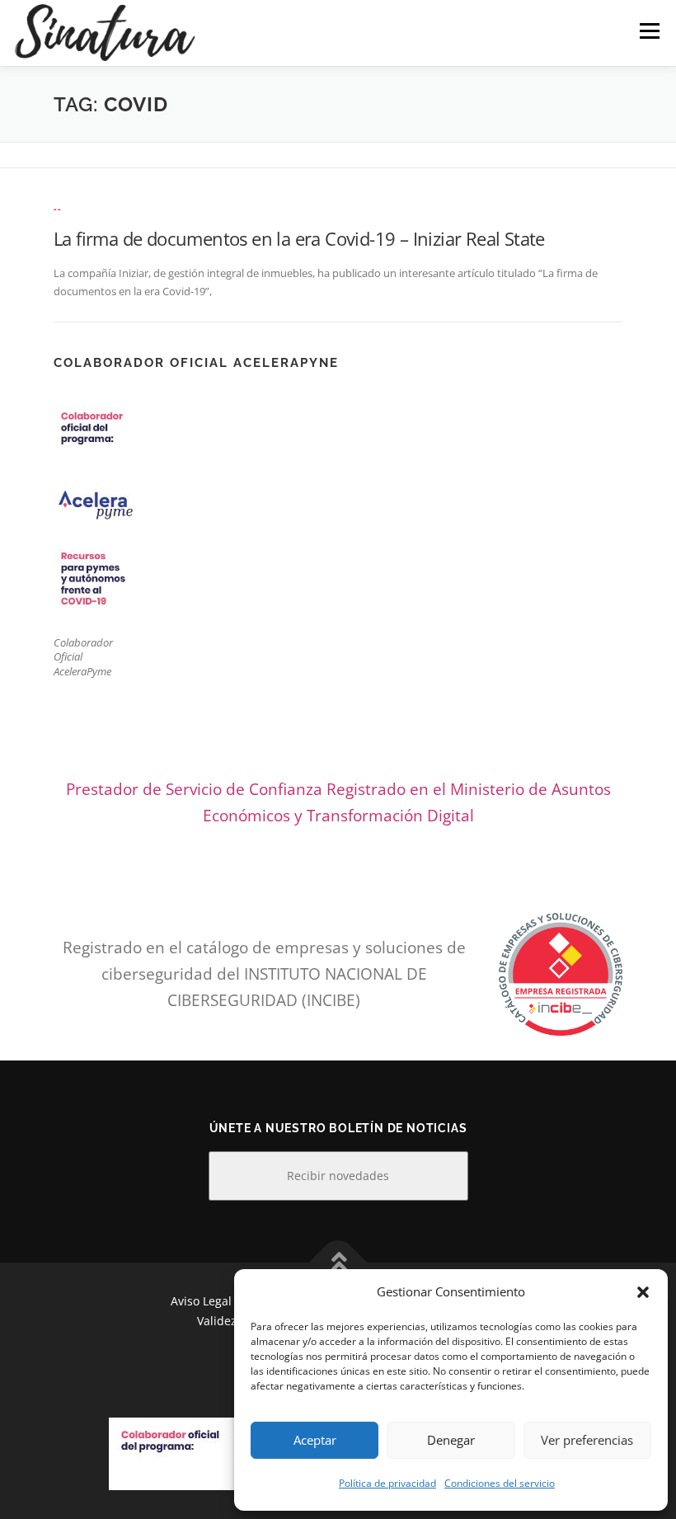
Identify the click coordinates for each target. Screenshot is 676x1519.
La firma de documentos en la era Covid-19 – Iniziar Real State (299, 238)
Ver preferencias (587, 1440)
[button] (643, 1292)
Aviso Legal (201, 1301)
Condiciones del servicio (499, 1483)
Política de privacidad (387, 1483)
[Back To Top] (338, 1262)
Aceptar (314, 1440)
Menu (649, 30)
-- (58, 208)
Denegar (451, 1440)
